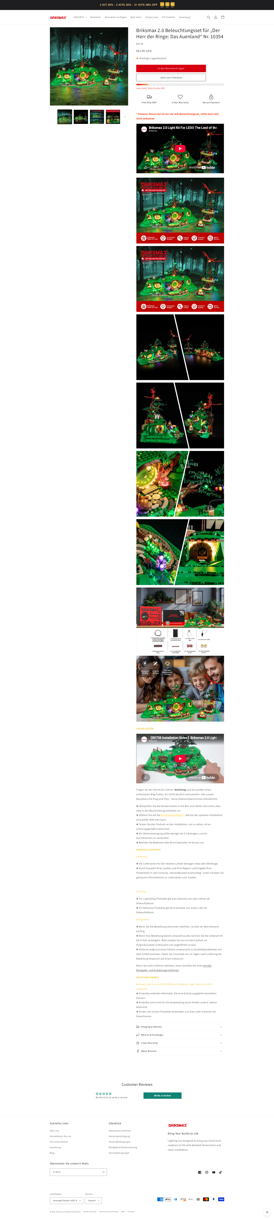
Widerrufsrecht (90, 1211)
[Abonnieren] (103, 1172)
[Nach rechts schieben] (124, 116)
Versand (131, 1211)
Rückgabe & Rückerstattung (123, 1147)
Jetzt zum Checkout (171, 77)
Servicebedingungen (119, 1152)
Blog (52, 1152)
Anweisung (55, 1147)
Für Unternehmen (59, 1141)
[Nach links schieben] (53, 116)
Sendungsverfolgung (119, 1136)
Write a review (162, 1095)
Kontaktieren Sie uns (60, 1136)
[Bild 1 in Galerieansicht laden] (65, 117)
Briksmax (60, 1212)
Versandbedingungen (120, 1141)
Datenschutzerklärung (108, 1211)
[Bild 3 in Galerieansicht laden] (97, 117)
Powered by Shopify (72, 1212)
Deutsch (92, 1200)
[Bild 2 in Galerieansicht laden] (81, 117)
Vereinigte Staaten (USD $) (65, 1200)
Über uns (54, 1130)
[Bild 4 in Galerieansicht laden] (113, 117)
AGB (122, 1211)
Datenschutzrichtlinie (120, 1130)
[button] (80, 17)
